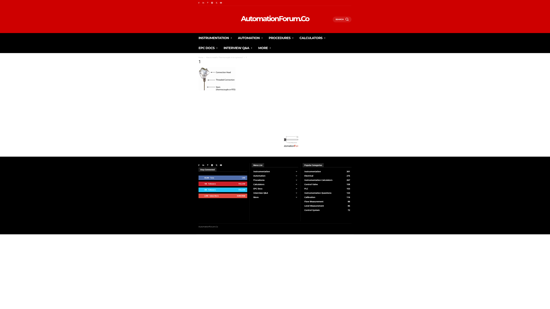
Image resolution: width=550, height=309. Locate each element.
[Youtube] (220, 2)
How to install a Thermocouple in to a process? (224, 57)
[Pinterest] (207, 2)
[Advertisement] (248, 111)
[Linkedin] (203, 2)
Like (243, 178)
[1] (217, 90)
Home (201, 57)
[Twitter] (216, 2)
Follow (241, 184)
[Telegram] (212, 2)
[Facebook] (198, 2)
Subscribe (241, 196)
